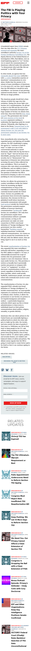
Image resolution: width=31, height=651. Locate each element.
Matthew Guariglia (9, 22)
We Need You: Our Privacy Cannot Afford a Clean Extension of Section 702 (19, 543)
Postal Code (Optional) (10, 388)
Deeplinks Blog (16, 432)
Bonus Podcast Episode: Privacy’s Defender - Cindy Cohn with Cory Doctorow (19, 585)
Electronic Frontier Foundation (5, 3)
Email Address (7, 394)
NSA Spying (6, 357)
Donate (17, 2)
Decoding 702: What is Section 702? (14, 361)
